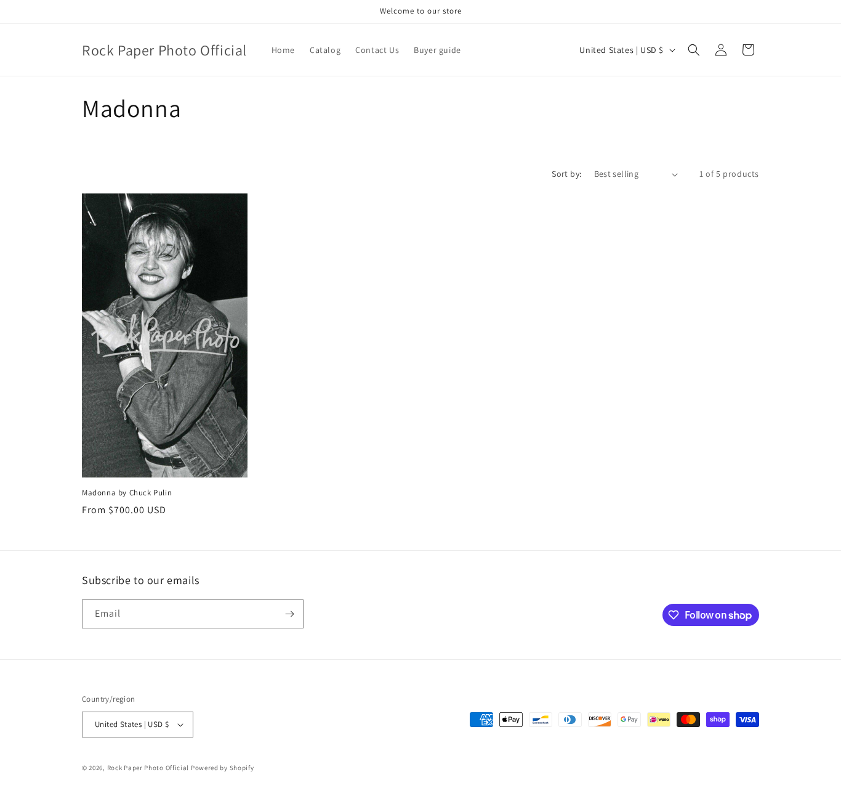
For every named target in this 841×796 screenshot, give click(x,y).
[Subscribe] (289, 613)
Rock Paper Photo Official (149, 767)
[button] (693, 49)
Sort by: (566, 173)
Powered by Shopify (222, 767)
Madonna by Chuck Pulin (127, 493)
